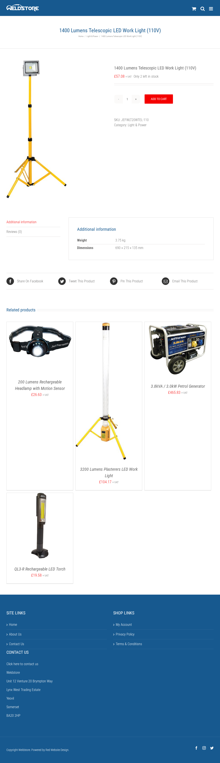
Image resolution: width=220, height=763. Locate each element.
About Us (15, 634)
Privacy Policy (125, 634)
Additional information (21, 222)
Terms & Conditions (129, 644)
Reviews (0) (14, 232)
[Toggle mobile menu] (211, 8)
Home (13, 625)
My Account (124, 625)
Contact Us (16, 644)
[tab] (33, 222)
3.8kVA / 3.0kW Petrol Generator (178, 386)
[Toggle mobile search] (202, 8)
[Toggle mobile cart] (194, 8)
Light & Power (137, 125)
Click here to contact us (22, 664)
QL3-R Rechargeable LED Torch (39, 569)
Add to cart (159, 99)
